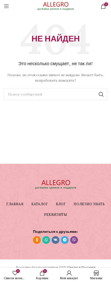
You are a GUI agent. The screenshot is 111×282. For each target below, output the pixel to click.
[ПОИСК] (101, 94)
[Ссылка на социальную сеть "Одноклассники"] (37, 240)
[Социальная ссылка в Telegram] (65, 240)
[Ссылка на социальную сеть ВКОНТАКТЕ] (55, 240)
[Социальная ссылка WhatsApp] (46, 240)
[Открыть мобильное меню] (6, 6)
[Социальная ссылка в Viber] (74, 240)
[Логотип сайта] (55, 6)
